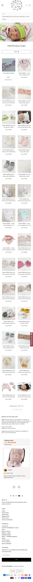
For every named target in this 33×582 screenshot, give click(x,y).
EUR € (20, 571)
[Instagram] (13, 496)
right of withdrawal (6, 543)
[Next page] (21, 409)
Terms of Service (6, 541)
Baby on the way (6, 531)
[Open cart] (29, 5)
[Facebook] (10, 496)
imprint (3, 511)
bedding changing (6, 534)
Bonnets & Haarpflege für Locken (10, 527)
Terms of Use (5, 518)
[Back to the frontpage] (3, 13)
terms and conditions (7, 519)
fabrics (3, 538)
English (13, 571)
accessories (5, 526)
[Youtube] (19, 496)
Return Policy (5, 514)
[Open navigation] (2, 5)
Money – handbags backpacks (9, 536)
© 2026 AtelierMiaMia (7, 566)
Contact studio (5, 540)
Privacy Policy (5, 512)
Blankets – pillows (6, 533)
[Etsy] (22, 496)
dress (3, 529)
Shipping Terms (6, 516)
